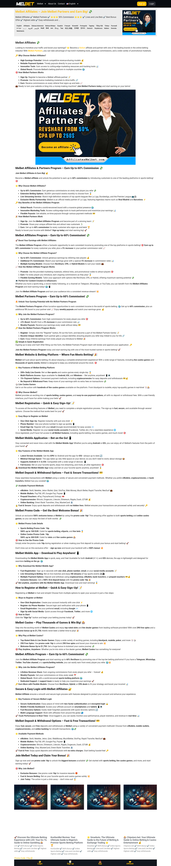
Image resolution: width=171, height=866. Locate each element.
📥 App (100, 862)
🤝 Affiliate (130, 862)
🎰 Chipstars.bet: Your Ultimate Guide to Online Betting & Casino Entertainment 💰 (140, 840)
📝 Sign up (70, 862)
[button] (23, 858)
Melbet (40, 4)
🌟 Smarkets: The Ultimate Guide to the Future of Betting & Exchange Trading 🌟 (103, 840)
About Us (52, 4)
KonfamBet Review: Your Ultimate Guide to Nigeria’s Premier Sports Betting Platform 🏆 (67, 841)
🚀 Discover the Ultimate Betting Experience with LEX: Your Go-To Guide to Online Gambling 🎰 (30, 840)
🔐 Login (39, 862)
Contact (61, 4)
